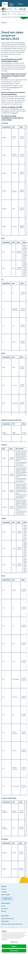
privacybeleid (4, 939)
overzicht (15, 113)
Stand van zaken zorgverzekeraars (11, 924)
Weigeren (14, 946)
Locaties (4, 892)
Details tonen (14, 942)
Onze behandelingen (7, 918)
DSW (15, 14)
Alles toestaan (14, 950)
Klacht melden (5, 894)
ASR (9, 14)
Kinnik (3, 906)
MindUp (3, 911)
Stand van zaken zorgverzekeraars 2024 (13, 17)
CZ (12, 14)
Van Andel (4, 909)
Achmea (4, 14)
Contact (3, 889)
